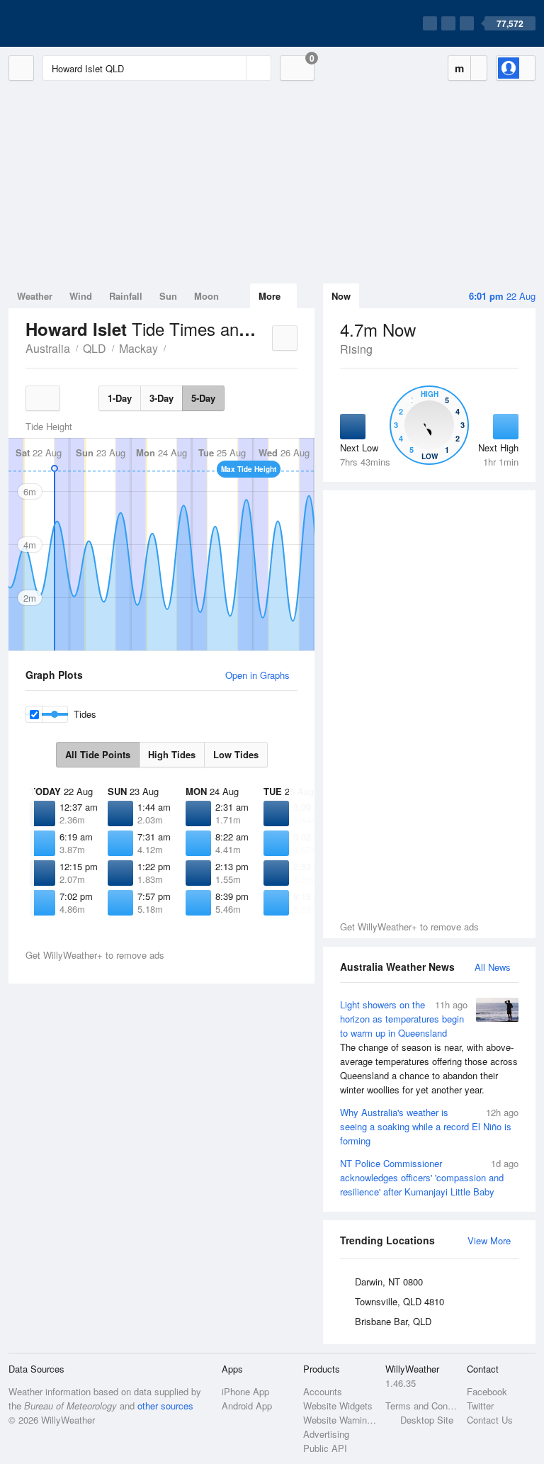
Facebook (487, 1391)
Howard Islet (173, 347)
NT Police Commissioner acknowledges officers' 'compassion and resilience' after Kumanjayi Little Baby (429, 1177)
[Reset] (233, 68)
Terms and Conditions (421, 1405)
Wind (80, 296)
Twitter (480, 1405)
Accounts (322, 1391)
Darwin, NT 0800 (389, 1281)
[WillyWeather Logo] (75, 23)
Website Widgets (338, 1405)
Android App (247, 1405)
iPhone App (245, 1391)
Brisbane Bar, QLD (393, 1321)
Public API (325, 1448)
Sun (168, 296)
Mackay (138, 348)
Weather (34, 296)
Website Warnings (339, 1419)
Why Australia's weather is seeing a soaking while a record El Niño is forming (429, 1126)
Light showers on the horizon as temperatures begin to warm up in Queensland (429, 1047)
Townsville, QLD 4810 (399, 1301)
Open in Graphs (257, 675)
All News (493, 967)
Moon (206, 296)
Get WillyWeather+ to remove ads (409, 926)
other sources (165, 1405)
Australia (48, 348)
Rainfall (125, 296)
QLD (94, 348)
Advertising (326, 1434)
